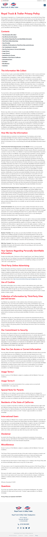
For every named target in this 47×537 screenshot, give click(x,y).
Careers (26, 535)
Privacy (36, 535)
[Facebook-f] (18, 528)
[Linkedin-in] (23, 528)
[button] (45, 5)
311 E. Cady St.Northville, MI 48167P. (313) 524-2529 (23, 519)
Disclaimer (31, 535)
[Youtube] (26, 528)
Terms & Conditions (13, 535)
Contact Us (20, 535)
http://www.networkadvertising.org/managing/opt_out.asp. (27, 279)
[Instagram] (21, 528)
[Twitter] (29, 528)
